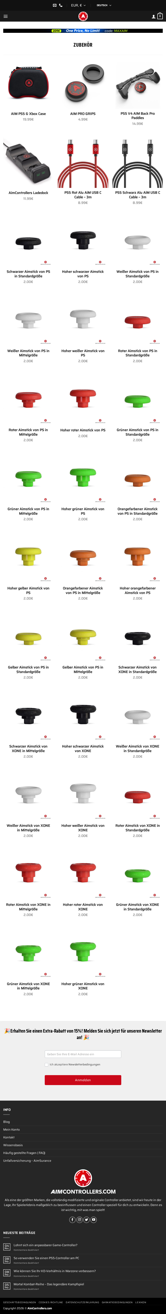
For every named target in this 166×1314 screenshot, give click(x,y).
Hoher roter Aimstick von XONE (83, 907)
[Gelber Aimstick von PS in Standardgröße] (28, 637)
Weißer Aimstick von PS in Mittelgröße (28, 353)
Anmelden (83, 1080)
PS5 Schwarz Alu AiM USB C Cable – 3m (137, 195)
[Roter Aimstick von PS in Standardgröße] (137, 321)
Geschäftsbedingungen (19, 1302)
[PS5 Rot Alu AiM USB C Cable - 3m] (83, 163)
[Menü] (5, 16)
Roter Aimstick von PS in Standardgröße (137, 353)
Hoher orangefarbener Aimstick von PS (138, 590)
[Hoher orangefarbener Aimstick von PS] (137, 558)
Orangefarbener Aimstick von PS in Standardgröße (138, 511)
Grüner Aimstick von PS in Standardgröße (137, 432)
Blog (6, 1121)
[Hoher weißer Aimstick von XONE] (83, 796)
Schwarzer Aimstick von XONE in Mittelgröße (28, 748)
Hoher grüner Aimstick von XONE (82, 986)
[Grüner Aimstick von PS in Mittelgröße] (28, 479)
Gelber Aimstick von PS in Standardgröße (28, 669)
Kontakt (8, 1137)
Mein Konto (11, 1129)
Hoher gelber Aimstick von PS (28, 590)
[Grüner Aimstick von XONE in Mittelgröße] (28, 954)
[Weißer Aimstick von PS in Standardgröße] (137, 242)
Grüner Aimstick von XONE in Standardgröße (137, 907)
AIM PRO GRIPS (83, 114)
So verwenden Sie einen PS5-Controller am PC (46, 1258)
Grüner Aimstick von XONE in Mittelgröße (28, 986)
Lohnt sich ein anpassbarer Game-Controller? (45, 1245)
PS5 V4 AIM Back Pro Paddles (138, 116)
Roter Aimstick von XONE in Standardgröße (137, 828)
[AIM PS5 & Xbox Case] (28, 83)
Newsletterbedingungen (84, 1064)
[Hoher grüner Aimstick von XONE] (83, 954)
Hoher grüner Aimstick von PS (82, 511)
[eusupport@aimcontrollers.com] (55, 5)
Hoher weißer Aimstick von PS (83, 353)
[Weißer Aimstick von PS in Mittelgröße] (28, 321)
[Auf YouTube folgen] (93, 1220)
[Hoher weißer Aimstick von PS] (83, 321)
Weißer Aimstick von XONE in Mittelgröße (28, 828)
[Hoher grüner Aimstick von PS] (83, 479)
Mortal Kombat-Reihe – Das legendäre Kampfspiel (49, 1284)
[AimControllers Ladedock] (28, 163)
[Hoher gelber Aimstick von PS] (28, 558)
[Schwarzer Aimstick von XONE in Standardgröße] (137, 637)
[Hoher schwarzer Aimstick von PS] (83, 242)
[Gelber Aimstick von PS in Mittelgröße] (83, 637)
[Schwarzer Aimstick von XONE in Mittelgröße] (28, 716)
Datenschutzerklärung (82, 1302)
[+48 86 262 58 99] (61, 5)
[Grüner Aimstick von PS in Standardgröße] (137, 400)
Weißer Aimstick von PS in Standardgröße (138, 274)
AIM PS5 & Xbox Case (28, 114)
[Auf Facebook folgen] (72, 1220)
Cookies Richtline (51, 1302)
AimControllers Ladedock (28, 193)
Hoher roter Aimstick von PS (82, 430)
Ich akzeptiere (74, 1064)
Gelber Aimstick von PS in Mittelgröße (82, 669)
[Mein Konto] (154, 16)
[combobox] (78, 5)
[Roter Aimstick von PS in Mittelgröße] (28, 400)
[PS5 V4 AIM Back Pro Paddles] (137, 83)
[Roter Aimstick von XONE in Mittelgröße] (28, 875)
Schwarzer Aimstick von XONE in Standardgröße (137, 669)
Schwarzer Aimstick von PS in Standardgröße (28, 274)
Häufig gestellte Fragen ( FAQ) (24, 1153)
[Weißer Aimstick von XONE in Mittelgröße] (28, 796)
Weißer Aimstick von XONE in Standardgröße (137, 748)
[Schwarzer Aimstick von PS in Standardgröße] (28, 242)
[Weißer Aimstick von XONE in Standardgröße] (137, 716)
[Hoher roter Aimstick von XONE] (83, 875)
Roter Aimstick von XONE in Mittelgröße (28, 907)
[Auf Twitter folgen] (86, 1220)
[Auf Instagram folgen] (79, 1220)
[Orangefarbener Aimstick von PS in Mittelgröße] (83, 558)
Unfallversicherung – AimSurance (27, 1160)
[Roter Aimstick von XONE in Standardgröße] (137, 796)
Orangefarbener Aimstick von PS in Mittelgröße (83, 590)
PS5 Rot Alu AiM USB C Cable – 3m (82, 195)
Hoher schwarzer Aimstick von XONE (83, 748)
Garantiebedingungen (117, 1302)
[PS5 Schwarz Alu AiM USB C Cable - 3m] (137, 163)
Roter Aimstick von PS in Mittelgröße (28, 432)
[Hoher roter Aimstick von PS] (83, 400)
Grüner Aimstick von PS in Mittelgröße (28, 511)
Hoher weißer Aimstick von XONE (83, 828)
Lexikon (140, 1302)
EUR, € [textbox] (76, 5)
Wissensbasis (13, 1145)
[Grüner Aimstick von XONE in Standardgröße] (137, 875)
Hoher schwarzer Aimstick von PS (83, 274)
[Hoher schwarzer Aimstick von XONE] (83, 716)
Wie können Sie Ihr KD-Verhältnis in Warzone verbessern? (55, 1271)
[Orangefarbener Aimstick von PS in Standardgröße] (137, 479)
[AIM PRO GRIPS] (83, 83)
